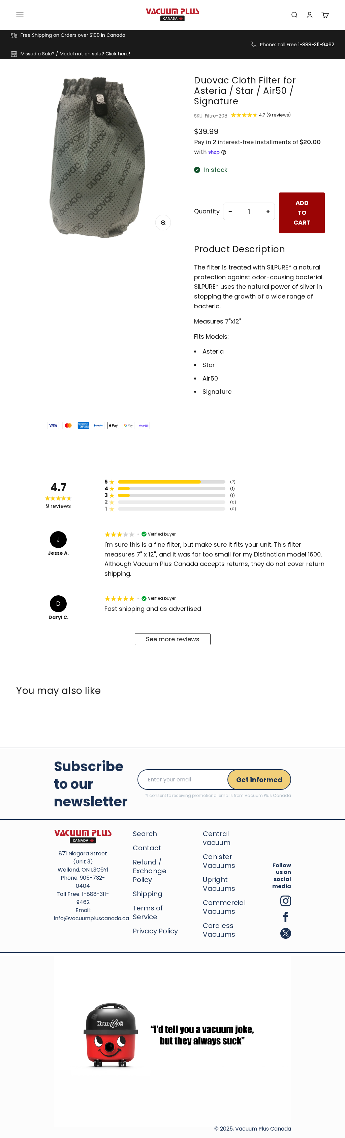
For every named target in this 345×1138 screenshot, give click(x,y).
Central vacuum (216, 838)
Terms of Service (148, 912)
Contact (147, 848)
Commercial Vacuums (224, 907)
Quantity (207, 211)
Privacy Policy (155, 931)
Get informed (259, 779)
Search (145, 833)
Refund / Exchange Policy (149, 870)
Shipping (147, 894)
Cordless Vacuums (219, 930)
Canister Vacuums (219, 861)
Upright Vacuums (219, 884)
